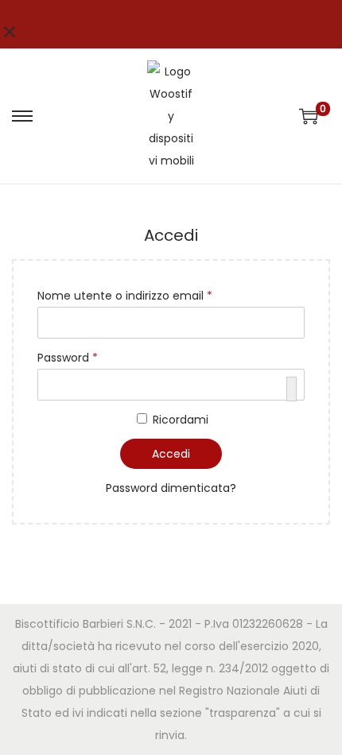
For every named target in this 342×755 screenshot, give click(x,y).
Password (70, 359)
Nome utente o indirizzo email (128, 297)
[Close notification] (9, 37)
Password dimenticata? (171, 488)
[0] (308, 116)
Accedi (171, 454)
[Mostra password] (291, 389)
